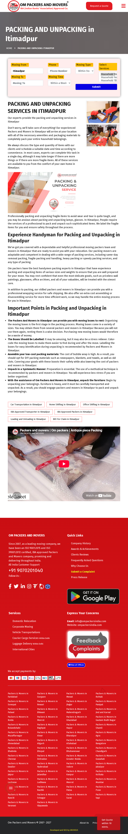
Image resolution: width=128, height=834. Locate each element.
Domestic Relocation (24, 621)
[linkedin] (23, 587)
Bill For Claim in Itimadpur (66, 419)
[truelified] (36, 587)
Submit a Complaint (83, 571)
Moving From (20, 64)
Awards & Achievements (85, 549)
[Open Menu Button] (123, 6)
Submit (96, 86)
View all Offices (77, 665)
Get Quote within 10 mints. (107, 823)
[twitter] (16, 587)
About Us (84, 823)
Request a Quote (99, 6)
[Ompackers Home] (38, 5)
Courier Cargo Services (31, 638)
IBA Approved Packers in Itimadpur (74, 412)
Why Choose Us (79, 565)
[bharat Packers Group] (42, 587)
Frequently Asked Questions (87, 560)
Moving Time (56, 76)
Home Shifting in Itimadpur (62, 404)
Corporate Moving (22, 626)
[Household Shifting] (108, 74)
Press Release (79, 577)
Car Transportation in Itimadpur (26, 404)
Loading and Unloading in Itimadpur (28, 419)
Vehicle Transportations (26, 632)
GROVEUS (74, 830)
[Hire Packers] (48, 587)
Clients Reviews (80, 554)
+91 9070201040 (26, 570)
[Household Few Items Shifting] (108, 77)
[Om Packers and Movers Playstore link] (93, 596)
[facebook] (10, 587)
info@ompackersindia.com (90, 621)
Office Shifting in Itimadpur (96, 404)
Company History (81, 543)
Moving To (18, 76)
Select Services (104, 66)
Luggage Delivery (27, 643)
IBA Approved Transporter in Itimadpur (30, 412)
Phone (53, 64)
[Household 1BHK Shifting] (108, 80)
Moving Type (84, 64)
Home (9, 48)
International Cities (23, 649)
